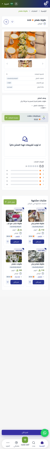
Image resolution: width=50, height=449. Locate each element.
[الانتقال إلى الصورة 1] (15, 219)
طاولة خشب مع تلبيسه (14, 223)
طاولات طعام (17, 264)
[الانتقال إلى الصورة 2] (13, 219)
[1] (25, 63)
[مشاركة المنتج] (6, 22)
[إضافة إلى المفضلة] (12, 22)
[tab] (25, 63)
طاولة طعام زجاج (37, 223)
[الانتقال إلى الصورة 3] (11, 219)
